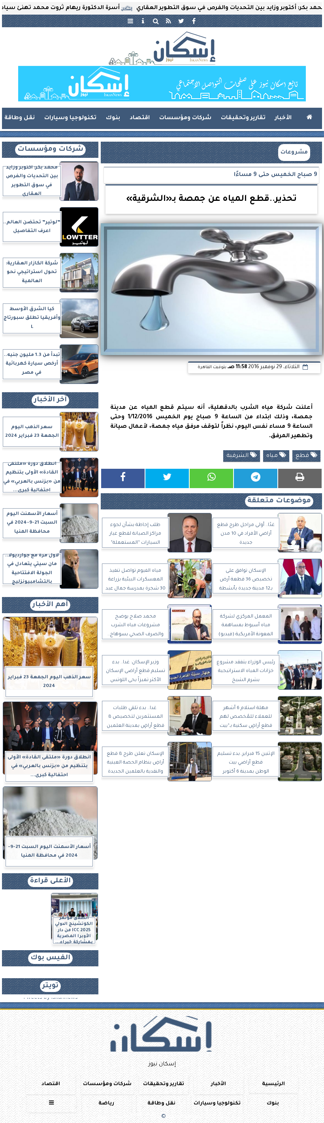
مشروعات (294, 152)
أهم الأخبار (50, 605)
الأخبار (283, 118)
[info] (143, 21)
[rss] (168, 21)
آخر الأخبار (50, 400)
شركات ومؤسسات (185, 118)
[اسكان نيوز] (162, 83)
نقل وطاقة (19, 118)
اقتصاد (140, 118)
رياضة (106, 1103)
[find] (155, 21)
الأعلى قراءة (50, 881)
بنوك (113, 118)
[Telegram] (256, 478)
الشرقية (238, 456)
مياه (272, 456)
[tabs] (130, 21)
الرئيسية (273, 1084)
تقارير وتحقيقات (243, 118)
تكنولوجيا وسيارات (70, 118)
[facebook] (193, 21)
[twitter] (181, 21)
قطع (303, 456)
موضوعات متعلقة (279, 501)
